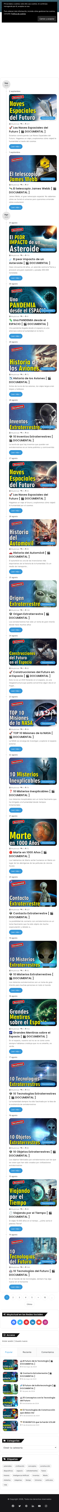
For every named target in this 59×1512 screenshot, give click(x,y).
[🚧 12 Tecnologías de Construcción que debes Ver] (10, 1414)
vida (5, 1485)
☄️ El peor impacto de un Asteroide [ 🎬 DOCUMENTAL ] (29, 261)
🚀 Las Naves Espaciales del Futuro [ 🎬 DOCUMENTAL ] (28, 129)
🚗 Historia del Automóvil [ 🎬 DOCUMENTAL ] (29, 555)
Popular (9, 1352)
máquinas (18, 1480)
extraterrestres (32, 1471)
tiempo (28, 1480)
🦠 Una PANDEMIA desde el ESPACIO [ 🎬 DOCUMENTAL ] (28, 322)
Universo (38, 1480)
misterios (7, 1480)
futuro (43, 1471)
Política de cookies (18, 14)
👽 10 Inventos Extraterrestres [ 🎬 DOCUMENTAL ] (31, 438)
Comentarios (47, 1352)
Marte (45, 1475)
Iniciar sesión (7, 1341)
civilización (20, 1466)
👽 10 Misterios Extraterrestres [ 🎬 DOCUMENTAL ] (31, 976)
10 (45, 1297)
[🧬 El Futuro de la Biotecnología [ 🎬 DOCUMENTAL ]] (10, 1389)
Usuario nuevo (21, 1341)
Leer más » (15, 146)
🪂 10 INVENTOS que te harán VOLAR (37, 1422)
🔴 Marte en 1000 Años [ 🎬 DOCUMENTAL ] (28, 854)
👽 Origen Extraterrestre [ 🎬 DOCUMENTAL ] (29, 616)
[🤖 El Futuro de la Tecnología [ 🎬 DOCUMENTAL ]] (10, 1365)
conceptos (32, 1466)
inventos (36, 1475)
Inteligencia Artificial (21, 1475)
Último (29, 1304)
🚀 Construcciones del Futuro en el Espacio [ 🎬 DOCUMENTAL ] (31, 674)
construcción (45, 1466)
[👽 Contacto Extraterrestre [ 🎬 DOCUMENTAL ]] (10, 1377)
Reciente (27, 1352)
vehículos (49, 1480)
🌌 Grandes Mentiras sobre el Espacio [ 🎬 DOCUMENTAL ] (29, 1034)
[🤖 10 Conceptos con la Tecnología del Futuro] (10, 1401)
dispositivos (8, 1471)
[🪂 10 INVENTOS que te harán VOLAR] (10, 1426)
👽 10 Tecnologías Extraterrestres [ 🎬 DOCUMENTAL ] (32, 1095)
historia (6, 1475)
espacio (20, 1471)
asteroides (8, 1466)
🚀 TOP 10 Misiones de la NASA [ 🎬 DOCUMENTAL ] (31, 735)
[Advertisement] (29, 45)
